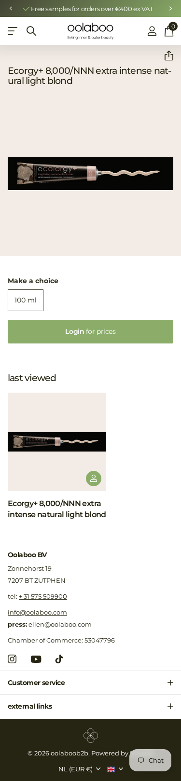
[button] (10, 8)
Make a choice (33, 280)
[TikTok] (59, 659)
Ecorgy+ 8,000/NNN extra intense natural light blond (57, 509)
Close (90, 682)
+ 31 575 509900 (43, 596)
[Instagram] (12, 659)
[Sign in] (151, 30)
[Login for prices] (93, 478)
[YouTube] (36, 659)
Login (90, 331)
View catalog (13, 31)
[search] (31, 31)
